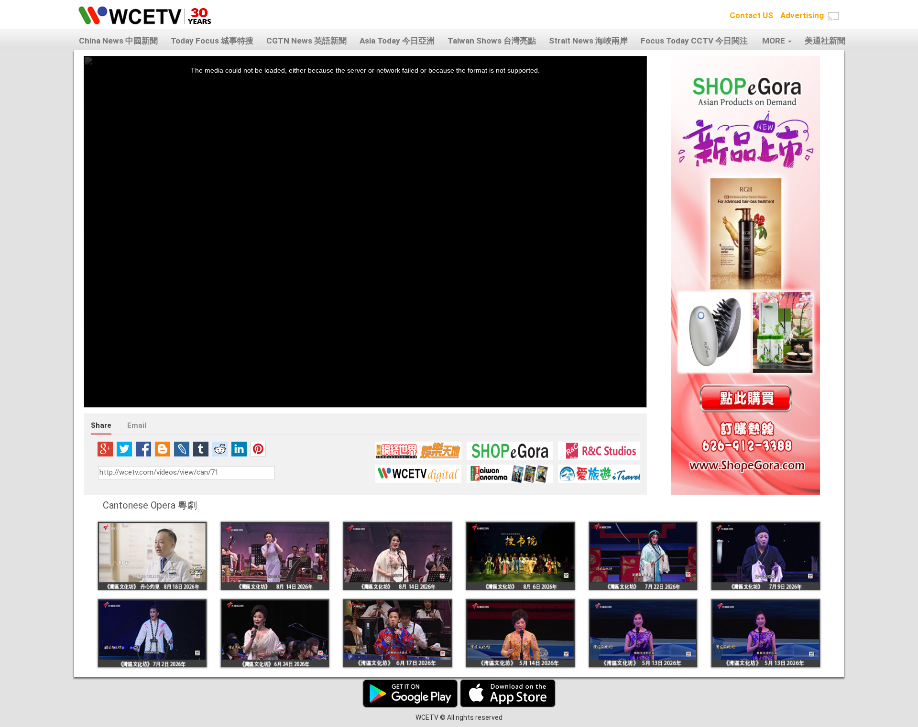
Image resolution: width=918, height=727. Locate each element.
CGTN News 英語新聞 (306, 40)
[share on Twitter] (124, 448)
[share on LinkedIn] (239, 448)
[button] (833, 16)
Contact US (751, 15)
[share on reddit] (220, 448)
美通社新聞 (825, 40)
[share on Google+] (105, 448)
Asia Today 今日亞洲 (397, 40)
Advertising (802, 15)
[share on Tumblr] (200, 448)
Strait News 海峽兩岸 (588, 40)
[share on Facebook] (143, 448)
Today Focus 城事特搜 (212, 40)
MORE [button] (774, 40)
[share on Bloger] (162, 448)
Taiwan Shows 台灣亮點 (492, 40)
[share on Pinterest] (258, 448)
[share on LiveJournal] (181, 448)
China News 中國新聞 (118, 40)
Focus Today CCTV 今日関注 (694, 40)
